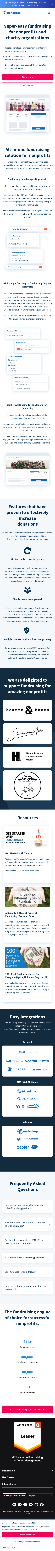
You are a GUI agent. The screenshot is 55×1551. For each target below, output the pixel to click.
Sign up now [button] (27, 77)
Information (8, 1470)
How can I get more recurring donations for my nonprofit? (25, 1288)
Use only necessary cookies (27, 1542)
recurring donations (39, 210)
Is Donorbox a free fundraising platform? (24, 1257)
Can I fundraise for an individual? (20, 1271)
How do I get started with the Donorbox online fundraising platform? (24, 1206)
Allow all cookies (27, 1534)
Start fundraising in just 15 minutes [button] (27, 1409)
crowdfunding (18, 418)
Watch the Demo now (29, 5)
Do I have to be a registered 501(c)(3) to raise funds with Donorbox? (24, 1242)
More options (8, 1547)
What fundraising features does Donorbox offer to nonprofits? (25, 1224)
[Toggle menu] (49, 13)
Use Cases (8, 1477)
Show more (32, 1529)
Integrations (9, 1484)
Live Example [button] (27, 85)
